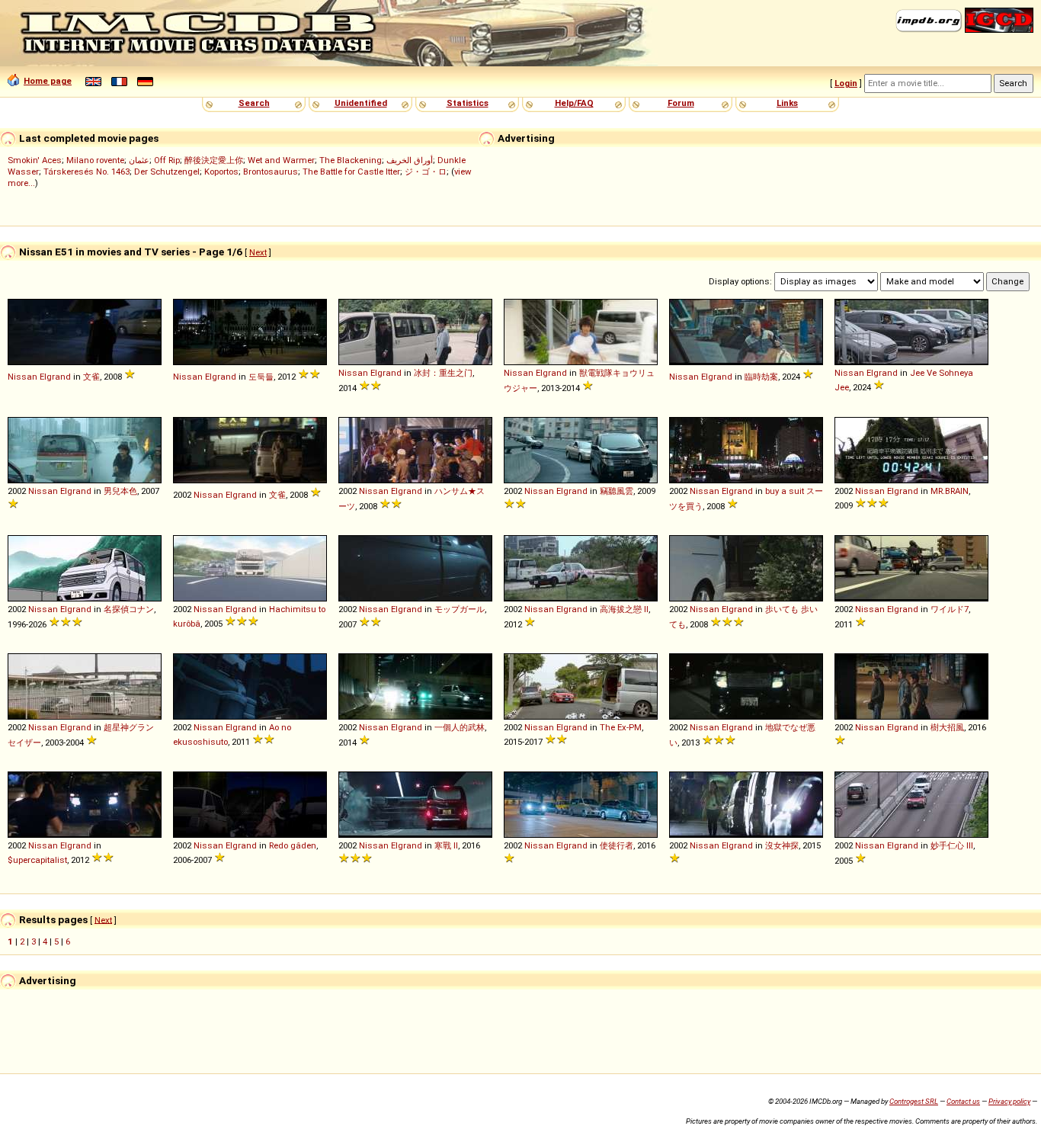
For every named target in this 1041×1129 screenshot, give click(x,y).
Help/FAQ (574, 103)
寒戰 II (446, 845)
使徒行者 (616, 845)
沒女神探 (782, 845)
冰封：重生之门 (443, 372)
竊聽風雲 (616, 491)
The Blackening (350, 160)
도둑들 (261, 376)
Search (254, 103)
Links (787, 103)
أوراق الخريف (409, 160)
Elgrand (55, 376)
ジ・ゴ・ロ (426, 171)
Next (258, 252)
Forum (681, 103)
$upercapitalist (37, 860)
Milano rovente (95, 160)
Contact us (963, 1101)
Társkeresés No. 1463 (86, 171)
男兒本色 (120, 491)
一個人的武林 (459, 727)
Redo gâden (292, 845)
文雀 (91, 376)
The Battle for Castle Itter (351, 171)
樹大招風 (947, 727)
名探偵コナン (129, 609)
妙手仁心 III (951, 845)
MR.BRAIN (949, 491)
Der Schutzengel (167, 171)
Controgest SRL (913, 1101)
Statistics (467, 103)
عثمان (139, 160)
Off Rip (167, 160)
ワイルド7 (949, 609)
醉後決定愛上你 (213, 160)
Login (845, 83)
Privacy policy (1009, 1101)
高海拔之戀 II (624, 609)
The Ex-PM (621, 727)
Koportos (221, 171)
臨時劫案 (761, 376)
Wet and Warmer (281, 160)
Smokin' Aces (35, 160)
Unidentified (361, 103)
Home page (48, 80)
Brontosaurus (270, 171)
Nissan (22, 376)
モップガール (459, 609)
